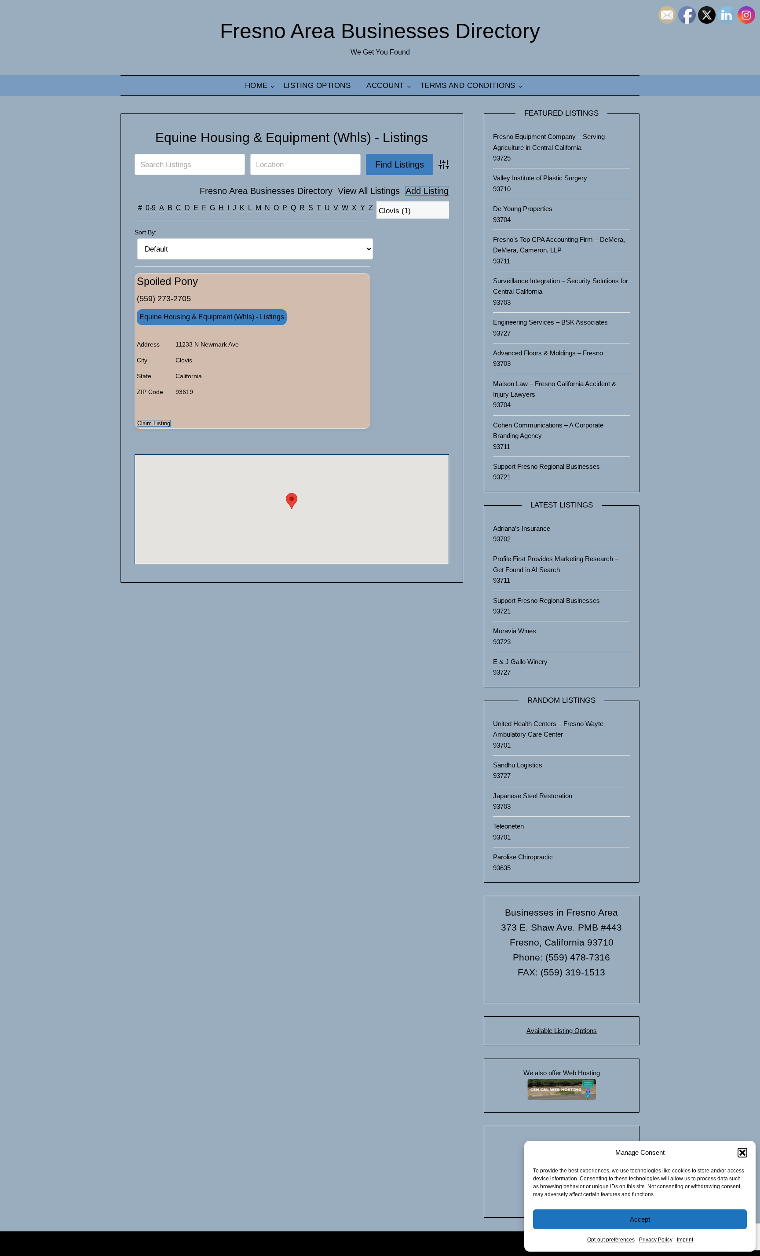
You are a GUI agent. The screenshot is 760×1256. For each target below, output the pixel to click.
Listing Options (317, 85)
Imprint (685, 1240)
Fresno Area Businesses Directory (380, 31)
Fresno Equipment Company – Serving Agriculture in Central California (549, 142)
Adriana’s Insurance (521, 528)
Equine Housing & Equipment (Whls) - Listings (291, 137)
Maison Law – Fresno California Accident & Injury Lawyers (554, 389)
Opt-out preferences (611, 1240)
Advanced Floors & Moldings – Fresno (548, 353)
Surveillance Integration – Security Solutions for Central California (560, 286)
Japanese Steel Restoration (532, 796)
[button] (742, 1152)
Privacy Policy (655, 1240)
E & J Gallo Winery (520, 661)
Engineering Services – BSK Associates (550, 322)
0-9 (151, 208)
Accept (640, 1219)
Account (385, 85)
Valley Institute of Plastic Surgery (540, 178)
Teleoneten (508, 826)
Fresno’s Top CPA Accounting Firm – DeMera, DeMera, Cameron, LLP (559, 245)
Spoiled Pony (167, 281)
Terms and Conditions (467, 85)
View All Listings (369, 191)
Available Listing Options (561, 1030)
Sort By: (146, 232)
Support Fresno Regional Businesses (546, 466)
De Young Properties (522, 208)
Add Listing (427, 191)
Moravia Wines (514, 631)
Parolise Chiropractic (523, 857)
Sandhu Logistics (517, 765)
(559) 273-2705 (164, 298)
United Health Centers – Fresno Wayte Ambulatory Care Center (548, 729)
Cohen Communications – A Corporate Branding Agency (548, 430)
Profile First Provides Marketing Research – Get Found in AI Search (555, 564)
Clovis (389, 211)
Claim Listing (153, 423)
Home (256, 85)
